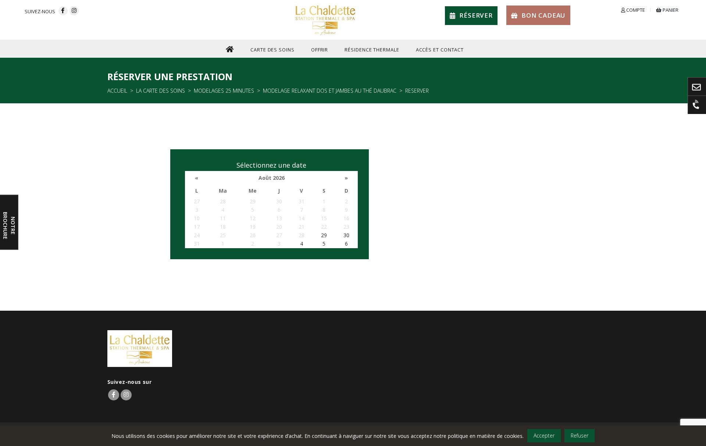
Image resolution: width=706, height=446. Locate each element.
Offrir (319, 49)
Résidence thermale (372, 49)
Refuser (579, 435)
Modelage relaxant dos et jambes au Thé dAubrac (329, 90)
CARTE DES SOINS (272, 49)
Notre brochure (9, 225)
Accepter (544, 435)
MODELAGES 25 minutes (224, 90)
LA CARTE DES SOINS (160, 90)
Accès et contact (440, 49)
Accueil (117, 90)
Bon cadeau (543, 15)
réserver (476, 15)
